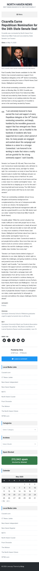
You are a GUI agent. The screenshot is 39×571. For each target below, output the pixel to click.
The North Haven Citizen (10, 411)
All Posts (15, 353)
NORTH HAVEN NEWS (19, 4)
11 (4, 491)
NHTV (4, 392)
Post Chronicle (7, 401)
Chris (4, 42)
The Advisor (6, 406)
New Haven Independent (10, 382)
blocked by (19, 460)
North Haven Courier (8, 397)
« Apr (3, 501)
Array (22, 566)
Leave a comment (20, 359)
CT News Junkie (7, 377)
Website (24, 353)
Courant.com (6, 372)
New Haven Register (8, 387)
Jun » (8, 501)
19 (9, 495)
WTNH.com (5, 416)
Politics (4, 305)
